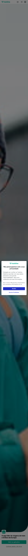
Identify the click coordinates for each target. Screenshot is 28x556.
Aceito (14, 288)
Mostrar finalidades (14, 292)
